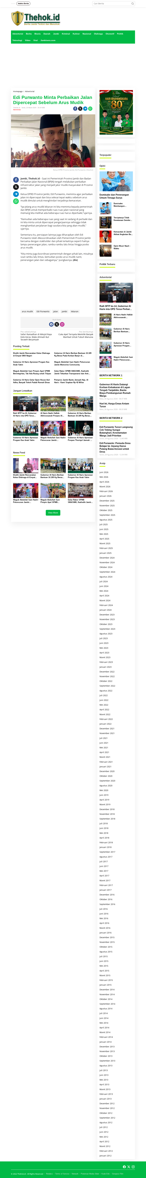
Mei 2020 (104, 790)
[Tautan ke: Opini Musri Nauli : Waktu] (105, 250)
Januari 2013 (105, 1098)
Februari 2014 (106, 1037)
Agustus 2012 (106, 1122)
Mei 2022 (104, 704)
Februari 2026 (106, 491)
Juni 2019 (104, 795)
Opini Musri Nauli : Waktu (122, 247)
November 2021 (107, 733)
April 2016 (104, 923)
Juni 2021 (104, 742)
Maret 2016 (105, 928)
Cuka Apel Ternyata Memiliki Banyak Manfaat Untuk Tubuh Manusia (75, 334)
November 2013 (107, 1051)
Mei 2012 (104, 1136)
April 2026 (104, 481)
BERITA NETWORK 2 (111, 418)
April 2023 (104, 652)
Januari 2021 (105, 766)
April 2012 (104, 1141)
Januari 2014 (105, 1041)
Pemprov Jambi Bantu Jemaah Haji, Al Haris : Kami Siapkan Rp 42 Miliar (71, 381)
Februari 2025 (106, 548)
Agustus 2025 (106, 519)
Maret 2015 (105, 975)
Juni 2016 (104, 913)
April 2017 (104, 875)
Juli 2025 (104, 524)
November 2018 (107, 814)
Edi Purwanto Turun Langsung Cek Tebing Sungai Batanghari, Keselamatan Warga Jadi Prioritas (116, 431)
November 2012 (107, 1108)
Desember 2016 (107, 894)
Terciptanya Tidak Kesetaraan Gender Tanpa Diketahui (122, 219)
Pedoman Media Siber (90, 1174)
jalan (55, 311)
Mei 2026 (104, 477)
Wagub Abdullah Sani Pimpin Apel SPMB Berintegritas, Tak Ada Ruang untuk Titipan (32, 372)
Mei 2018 (104, 833)
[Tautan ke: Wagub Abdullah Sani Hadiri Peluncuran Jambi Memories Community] (105, 361)
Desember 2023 (107, 614)
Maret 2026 (105, 486)
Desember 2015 (107, 937)
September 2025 (107, 515)
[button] (132, 3)
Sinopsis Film (117, 1174)
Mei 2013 (104, 1079)
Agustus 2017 (106, 856)
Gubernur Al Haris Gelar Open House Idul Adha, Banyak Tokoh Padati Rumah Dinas (31, 381)
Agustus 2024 (106, 576)
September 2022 (107, 685)
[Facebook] (51, 324)
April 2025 (104, 538)
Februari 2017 (106, 885)
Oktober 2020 (106, 776)
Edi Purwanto (43, 311)
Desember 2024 (107, 557)
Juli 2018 (104, 823)
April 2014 (104, 1027)
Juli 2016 (104, 909)
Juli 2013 (104, 1070)
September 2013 (107, 1060)
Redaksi (49, 1174)
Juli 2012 (104, 1127)
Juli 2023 (104, 638)
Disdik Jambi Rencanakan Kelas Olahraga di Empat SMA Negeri (31, 354)
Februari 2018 (106, 842)
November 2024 (107, 562)
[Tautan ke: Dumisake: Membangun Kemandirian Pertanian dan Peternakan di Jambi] (105, 208)
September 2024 (107, 571)
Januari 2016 (105, 932)
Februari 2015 (106, 980)
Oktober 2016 (106, 899)
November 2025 (107, 505)
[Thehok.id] (36, 18)
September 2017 (107, 852)
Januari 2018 (105, 847)
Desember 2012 (107, 1103)
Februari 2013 (106, 1094)
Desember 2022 (107, 671)
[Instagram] (62, 324)
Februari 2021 (106, 761)
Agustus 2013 (106, 1065)
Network (75, 1174)
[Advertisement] (73, 66)
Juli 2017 (104, 861)
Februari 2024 (106, 605)
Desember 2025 (107, 500)
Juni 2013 (104, 1075)
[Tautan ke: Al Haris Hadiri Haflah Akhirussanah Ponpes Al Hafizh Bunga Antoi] (105, 319)
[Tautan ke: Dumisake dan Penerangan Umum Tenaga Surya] (116, 181)
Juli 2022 (104, 695)
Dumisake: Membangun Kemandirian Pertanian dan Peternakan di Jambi (123, 204)
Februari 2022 (106, 719)
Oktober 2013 (106, 1056)
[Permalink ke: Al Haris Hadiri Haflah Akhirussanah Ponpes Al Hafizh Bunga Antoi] (53, 403)
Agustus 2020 (106, 785)
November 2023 (107, 619)
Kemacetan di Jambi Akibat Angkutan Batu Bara (123, 233)
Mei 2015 (104, 965)
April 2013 (104, 1084)
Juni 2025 (104, 529)
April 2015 (104, 970)
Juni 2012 (104, 1132)
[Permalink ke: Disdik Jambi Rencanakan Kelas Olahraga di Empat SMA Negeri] (25, 465)
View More (53, 512)
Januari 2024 (105, 610)
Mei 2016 (104, 918)
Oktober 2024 (106, 567)
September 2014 (107, 1003)
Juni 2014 (104, 1018)
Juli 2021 (104, 738)
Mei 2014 (104, 1022)
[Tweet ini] (80, 108)
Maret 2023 (105, 657)
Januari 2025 (105, 553)
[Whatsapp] (90, 108)
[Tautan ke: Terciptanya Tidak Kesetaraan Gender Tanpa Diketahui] (105, 222)
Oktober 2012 (106, 1113)
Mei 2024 (104, 591)
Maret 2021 (105, 757)
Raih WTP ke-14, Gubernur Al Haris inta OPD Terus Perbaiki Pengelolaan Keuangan (24, 414)
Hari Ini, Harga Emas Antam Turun (114, 405)
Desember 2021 (107, 728)
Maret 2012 (105, 1146)
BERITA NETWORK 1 (111, 375)
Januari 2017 (105, 890)
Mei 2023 (104, 648)
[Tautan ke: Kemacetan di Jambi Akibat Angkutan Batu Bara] (105, 236)
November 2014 (107, 994)
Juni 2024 (104, 586)
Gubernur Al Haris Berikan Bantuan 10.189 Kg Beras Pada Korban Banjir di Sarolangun (72, 354)
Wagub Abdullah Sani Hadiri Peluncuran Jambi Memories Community (72, 363)
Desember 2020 (107, 771)
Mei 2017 (104, 871)
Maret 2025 (105, 543)
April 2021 (104, 752)
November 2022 (107, 676)
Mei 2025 (104, 534)
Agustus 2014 (106, 1008)
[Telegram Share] (85, 108)
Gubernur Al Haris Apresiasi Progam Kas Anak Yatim (31, 363)
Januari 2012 (105, 1155)
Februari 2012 (106, 1151)
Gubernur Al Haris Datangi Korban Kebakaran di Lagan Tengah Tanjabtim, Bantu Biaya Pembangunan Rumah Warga (115, 390)
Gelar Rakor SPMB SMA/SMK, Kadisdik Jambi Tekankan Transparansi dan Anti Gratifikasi (71, 372)
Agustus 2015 (106, 951)
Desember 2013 (107, 1046)
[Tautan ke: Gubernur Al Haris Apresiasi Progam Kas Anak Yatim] (105, 347)
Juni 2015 (104, 961)
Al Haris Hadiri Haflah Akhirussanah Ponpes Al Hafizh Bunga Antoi (51, 414)
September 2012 (107, 1117)
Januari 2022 (105, 723)
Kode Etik (106, 1174)
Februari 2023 (106, 662)
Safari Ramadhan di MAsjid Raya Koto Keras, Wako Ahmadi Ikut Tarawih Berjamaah (36, 335)
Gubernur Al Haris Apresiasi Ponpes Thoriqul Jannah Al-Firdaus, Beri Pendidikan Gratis (80, 439)
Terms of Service (62, 1174)
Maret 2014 (105, 1032)
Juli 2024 (104, 581)
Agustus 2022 (106, 690)
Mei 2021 (104, 747)
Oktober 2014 (106, 999)
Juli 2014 (104, 1013)
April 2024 (104, 595)
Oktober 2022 (106, 681)
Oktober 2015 (106, 946)
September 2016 (107, 904)
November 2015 (107, 942)
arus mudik (27, 311)
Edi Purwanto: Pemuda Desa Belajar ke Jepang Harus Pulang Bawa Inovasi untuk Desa (115, 447)
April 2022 (104, 709)
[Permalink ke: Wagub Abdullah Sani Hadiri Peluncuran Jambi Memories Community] (53, 428)
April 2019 (104, 799)
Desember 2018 (107, 809)
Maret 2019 (105, 804)
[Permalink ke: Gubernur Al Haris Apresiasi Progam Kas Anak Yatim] (25, 428)
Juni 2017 (104, 866)
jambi (64, 311)
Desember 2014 (107, 989)
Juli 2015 (104, 956)
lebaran (74, 311)
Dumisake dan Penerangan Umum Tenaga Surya (114, 196)
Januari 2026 (105, 496)
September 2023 (107, 629)
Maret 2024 (105, 600)
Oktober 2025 (106, 510)
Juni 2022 (104, 700)
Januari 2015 (105, 984)
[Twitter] (56, 324)
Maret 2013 (105, 1089)
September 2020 (107, 780)
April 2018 (104, 837)
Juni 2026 (104, 472)
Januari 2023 (105, 667)
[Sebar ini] (75, 108)
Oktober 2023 (106, 624)
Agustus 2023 (106, 633)
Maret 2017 (105, 880)
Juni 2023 (104, 643)
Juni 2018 (104, 828)
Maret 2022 (105, 714)
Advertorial (17, 109)
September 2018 (107, 818)
